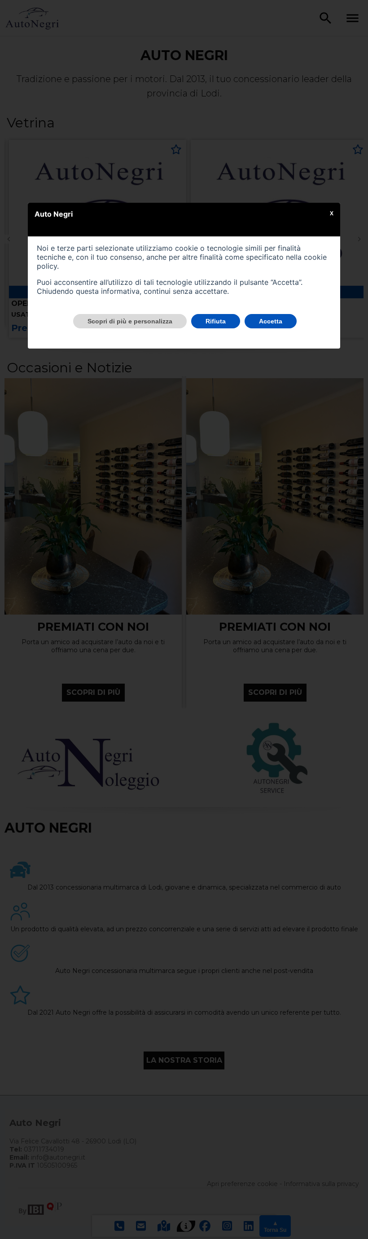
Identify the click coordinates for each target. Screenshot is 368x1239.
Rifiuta (216, 321)
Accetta (270, 321)
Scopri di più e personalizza (130, 321)
